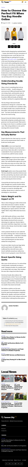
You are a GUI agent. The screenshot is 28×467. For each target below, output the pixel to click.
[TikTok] (12, 464)
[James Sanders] (4, 308)
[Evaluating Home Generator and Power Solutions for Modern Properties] (7, 396)
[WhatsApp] (18, 46)
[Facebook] (9, 46)
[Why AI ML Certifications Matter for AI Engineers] (20, 378)
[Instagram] (9, 464)
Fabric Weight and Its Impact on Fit (13, 324)
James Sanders (18, 23)
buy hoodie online (12, 59)
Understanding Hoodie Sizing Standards (14, 320)
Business (3, 353)
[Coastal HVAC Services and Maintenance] (20, 396)
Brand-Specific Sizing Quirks (12, 325)
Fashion (3, 7)
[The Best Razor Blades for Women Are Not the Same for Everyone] (7, 378)
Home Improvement (5, 347)
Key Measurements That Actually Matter (14, 322)
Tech (2, 341)
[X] (12, 46)
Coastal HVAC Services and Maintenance (13, 355)
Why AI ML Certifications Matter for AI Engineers (14, 445)
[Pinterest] (15, 46)
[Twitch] (15, 464)
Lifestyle (3, 335)
